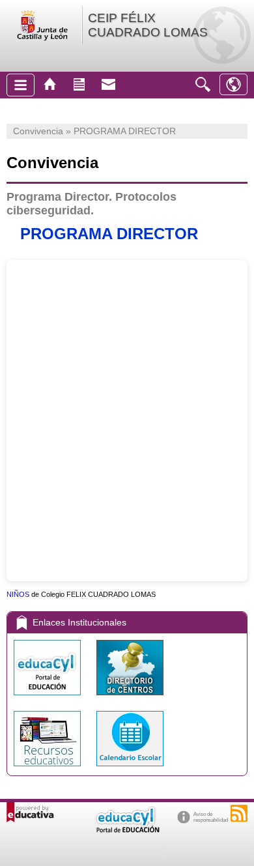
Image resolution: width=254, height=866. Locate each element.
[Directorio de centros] (130, 698)
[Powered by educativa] (30, 812)
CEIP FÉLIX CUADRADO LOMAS (148, 25)
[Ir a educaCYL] (127, 829)
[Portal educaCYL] (48, 698)
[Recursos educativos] (48, 769)
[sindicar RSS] (239, 813)
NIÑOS (18, 594)
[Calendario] (130, 769)
